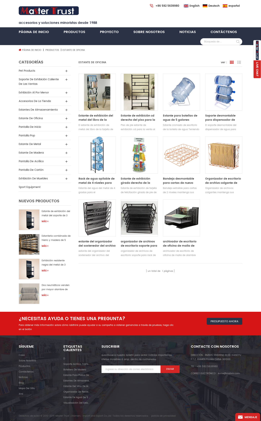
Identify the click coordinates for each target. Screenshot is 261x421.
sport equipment (30, 187)
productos (24, 366)
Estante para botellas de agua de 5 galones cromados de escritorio (180, 118)
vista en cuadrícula (232, 62)
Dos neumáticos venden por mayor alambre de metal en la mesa (56, 287)
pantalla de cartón (31, 170)
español (234, 6)
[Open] (257, 59)
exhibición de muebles (33, 178)
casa (22, 355)
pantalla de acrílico (31, 161)
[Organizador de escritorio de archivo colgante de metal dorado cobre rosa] (223, 154)
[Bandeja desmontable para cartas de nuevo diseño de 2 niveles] (181, 154)
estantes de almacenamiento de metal (76, 381)
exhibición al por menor (34, 92)
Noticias (187, 32)
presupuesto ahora (224, 321)
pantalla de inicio (30, 127)
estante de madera (31, 153)
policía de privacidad (163, 416)
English (194, 6)
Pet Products (27, 71)
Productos (74, 32)
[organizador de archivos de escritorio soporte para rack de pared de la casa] (139, 217)
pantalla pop (27, 135)
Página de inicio (34, 32)
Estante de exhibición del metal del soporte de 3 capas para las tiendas (56, 214)
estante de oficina (31, 118)
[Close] (257, 80)
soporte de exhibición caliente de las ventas (39, 81)
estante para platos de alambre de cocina (76, 375)
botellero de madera (74, 370)
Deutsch (214, 6)
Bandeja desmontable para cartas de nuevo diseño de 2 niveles (178, 181)
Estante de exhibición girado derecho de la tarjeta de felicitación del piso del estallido (138, 181)
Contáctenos (224, 32)
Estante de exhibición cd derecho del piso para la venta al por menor (138, 118)
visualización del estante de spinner (76, 403)
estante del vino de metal (76, 386)
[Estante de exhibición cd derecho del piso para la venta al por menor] (139, 92)
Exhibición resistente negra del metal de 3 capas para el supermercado (54, 263)
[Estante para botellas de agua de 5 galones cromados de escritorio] (181, 92)
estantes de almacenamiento (38, 110)
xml (21, 394)
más (44, 221)
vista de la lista (239, 62)
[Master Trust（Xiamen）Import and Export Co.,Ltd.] (49, 11)
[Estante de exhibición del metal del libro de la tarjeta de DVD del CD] (97, 92)
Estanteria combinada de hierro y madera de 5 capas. (56, 238)
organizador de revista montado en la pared (76, 392)
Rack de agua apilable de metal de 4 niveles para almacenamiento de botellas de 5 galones (97, 181)
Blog (21, 383)
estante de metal (30, 144)
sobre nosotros (149, 32)
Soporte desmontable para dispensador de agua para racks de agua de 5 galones (223, 118)
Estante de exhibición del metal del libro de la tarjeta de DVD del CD (96, 118)
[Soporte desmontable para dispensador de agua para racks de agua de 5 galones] (223, 92)
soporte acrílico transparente (76, 364)
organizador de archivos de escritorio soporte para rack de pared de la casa (139, 244)
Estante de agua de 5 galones (76, 397)
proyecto (109, 32)
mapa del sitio (27, 388)
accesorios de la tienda (35, 101)
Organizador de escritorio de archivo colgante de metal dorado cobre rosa (223, 181)
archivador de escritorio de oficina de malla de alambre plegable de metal (179, 244)
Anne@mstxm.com (229, 373)
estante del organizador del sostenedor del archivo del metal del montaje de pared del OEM (97, 244)
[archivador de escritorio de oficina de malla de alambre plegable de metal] (181, 217)
